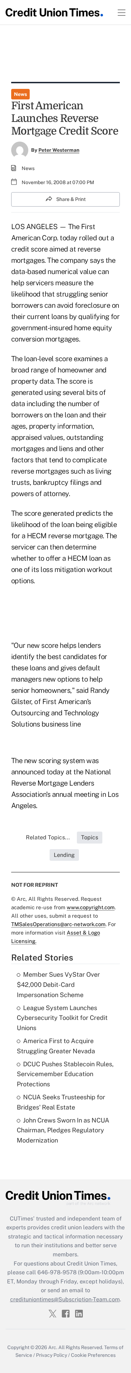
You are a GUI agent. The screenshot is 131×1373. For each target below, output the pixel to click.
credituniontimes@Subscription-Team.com (65, 1299)
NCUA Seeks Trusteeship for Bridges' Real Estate (61, 1102)
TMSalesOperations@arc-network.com (58, 924)
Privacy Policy (51, 1355)
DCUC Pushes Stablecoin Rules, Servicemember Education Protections (65, 1074)
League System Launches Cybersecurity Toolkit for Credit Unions (62, 1018)
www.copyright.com (91, 907)
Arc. (52, 1347)
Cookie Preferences (93, 1355)
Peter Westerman (58, 150)
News (20, 94)
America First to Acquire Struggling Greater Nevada (56, 1046)
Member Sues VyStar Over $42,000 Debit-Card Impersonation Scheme (58, 984)
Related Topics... (48, 837)
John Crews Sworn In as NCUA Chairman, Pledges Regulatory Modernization (63, 1130)
